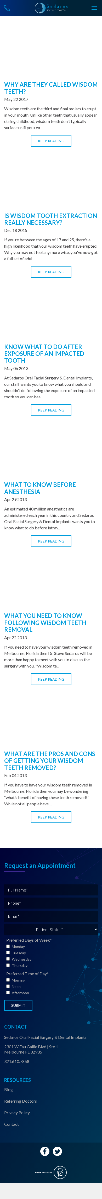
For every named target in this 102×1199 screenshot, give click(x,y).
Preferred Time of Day (27, 973)
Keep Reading (51, 141)
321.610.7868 (16, 1061)
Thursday (19, 965)
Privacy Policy (17, 1112)
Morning (18, 980)
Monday (18, 946)
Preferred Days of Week (29, 939)
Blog (8, 1089)
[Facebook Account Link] (45, 1151)
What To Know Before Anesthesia (40, 488)
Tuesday (19, 953)
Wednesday (21, 959)
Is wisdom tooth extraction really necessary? (50, 219)
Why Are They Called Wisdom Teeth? (51, 88)
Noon (16, 986)
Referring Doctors (20, 1100)
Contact (11, 1124)
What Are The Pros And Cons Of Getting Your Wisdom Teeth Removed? (49, 760)
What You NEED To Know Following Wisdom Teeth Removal (45, 622)
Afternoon (20, 993)
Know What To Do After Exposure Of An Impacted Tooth (44, 353)
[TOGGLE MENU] (94, 8)
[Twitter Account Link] (57, 1151)
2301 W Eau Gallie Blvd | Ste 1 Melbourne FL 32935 (31, 1049)
